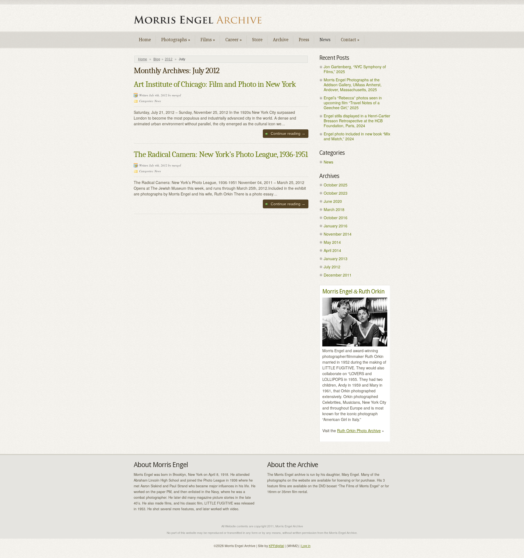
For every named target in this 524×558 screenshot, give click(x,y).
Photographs (175, 39)
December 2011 (338, 275)
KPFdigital (276, 545)
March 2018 (334, 209)
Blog (156, 59)
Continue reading (288, 133)
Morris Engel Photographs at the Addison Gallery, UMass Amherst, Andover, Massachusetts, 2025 (353, 84)
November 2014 (338, 234)
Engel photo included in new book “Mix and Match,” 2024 (357, 136)
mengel (176, 95)
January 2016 (335, 225)
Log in (306, 545)
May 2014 (332, 242)
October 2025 (335, 185)
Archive (280, 39)
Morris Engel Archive (202, 19)
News (325, 39)
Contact (350, 39)
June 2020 (333, 201)
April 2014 (332, 250)
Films (208, 39)
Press (304, 39)
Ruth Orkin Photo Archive (359, 430)
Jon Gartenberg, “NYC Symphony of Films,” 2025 (355, 69)
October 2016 (335, 217)
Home (145, 39)
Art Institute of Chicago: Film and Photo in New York (215, 84)
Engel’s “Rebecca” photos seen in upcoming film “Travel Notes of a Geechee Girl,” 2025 (353, 102)
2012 (168, 59)
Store (257, 39)
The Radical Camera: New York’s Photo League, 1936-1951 (221, 154)
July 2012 (332, 266)
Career (233, 39)
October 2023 (335, 193)
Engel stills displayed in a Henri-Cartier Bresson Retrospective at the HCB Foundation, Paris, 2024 (357, 120)
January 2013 (335, 258)
